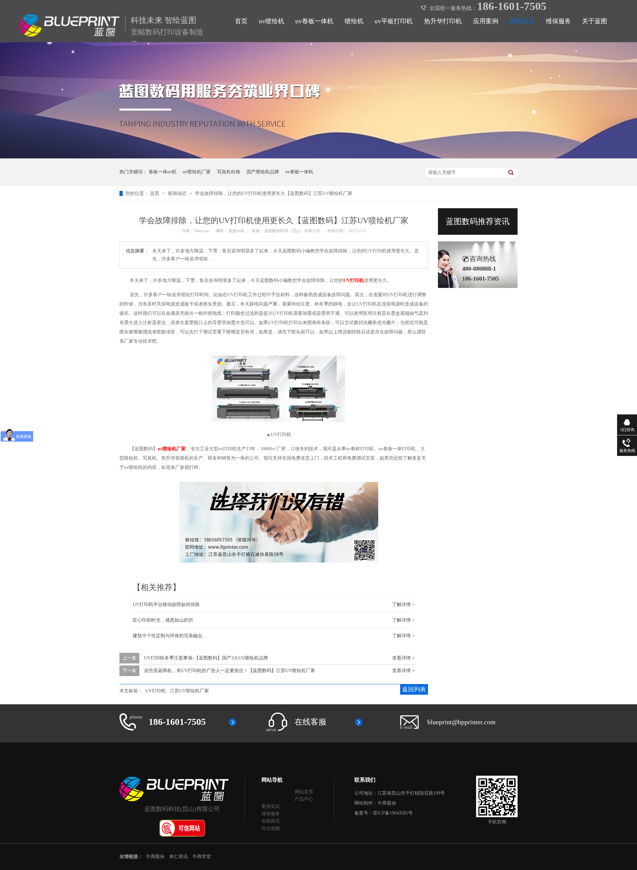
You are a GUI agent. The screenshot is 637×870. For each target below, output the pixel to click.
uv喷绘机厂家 (197, 171)
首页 (241, 21)
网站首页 (304, 791)
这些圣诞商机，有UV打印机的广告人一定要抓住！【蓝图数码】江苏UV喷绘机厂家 (229, 670)
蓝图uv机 (237, 230)
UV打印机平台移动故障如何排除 (166, 604)
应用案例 (485, 21)
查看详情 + (403, 657)
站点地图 (270, 828)
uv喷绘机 (271, 21)
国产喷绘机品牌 (263, 171)
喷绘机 (354, 21)
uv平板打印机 (394, 21)
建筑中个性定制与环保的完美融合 (167, 635)
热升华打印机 (443, 21)
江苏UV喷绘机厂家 (189, 690)
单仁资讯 (178, 856)
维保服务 (558, 21)
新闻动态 (521, 21)
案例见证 (270, 806)
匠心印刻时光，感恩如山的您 (163, 620)
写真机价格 (228, 171)
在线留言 (270, 821)
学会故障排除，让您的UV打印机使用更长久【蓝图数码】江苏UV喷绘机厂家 (273, 193)
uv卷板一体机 (314, 21)
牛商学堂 (201, 856)
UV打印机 (155, 690)
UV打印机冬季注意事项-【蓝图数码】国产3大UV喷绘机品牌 (206, 657)
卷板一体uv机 (163, 171)
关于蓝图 (594, 21)
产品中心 (304, 799)
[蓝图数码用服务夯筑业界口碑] (318, 156)
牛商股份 (387, 803)
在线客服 (310, 722)
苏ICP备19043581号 (393, 813)
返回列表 (414, 689)
